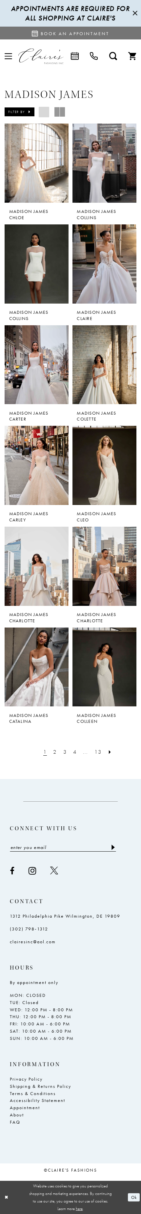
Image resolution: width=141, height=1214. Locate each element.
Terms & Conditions (33, 1093)
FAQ (15, 1122)
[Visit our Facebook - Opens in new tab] (12, 871)
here (79, 1208)
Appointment (25, 1108)
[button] (8, 56)
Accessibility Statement (37, 1100)
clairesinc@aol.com (33, 942)
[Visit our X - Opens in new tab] (54, 871)
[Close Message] (134, 13)
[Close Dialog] (6, 1197)
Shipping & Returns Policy (40, 1086)
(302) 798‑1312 (29, 929)
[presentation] (37, 163)
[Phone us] (93, 56)
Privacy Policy (26, 1079)
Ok (134, 1197)
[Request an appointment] (74, 56)
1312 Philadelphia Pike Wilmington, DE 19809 (65, 916)
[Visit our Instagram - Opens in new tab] (33, 870)
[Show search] (113, 56)
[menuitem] (8, 56)
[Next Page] (110, 752)
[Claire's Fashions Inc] (41, 56)
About (17, 1115)
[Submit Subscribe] (112, 847)
